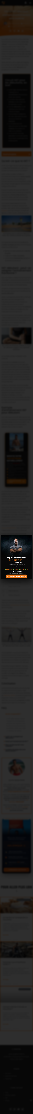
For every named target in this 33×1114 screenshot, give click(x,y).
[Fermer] (30, 537)
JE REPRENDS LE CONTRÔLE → (16, 576)
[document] (16, 557)
